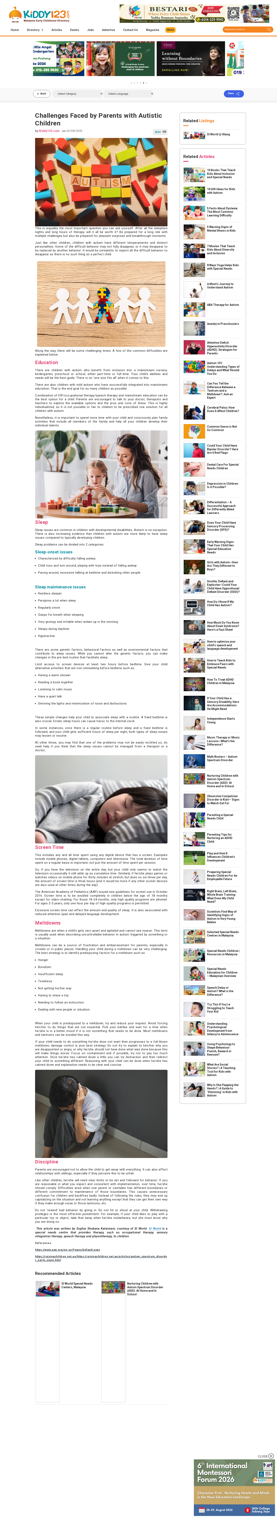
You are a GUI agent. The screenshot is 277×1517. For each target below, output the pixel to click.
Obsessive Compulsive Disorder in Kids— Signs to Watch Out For (223, 800)
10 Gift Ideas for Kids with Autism (221, 191)
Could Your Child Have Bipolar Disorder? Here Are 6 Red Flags (222, 449)
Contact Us (130, 30)
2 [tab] (134, 83)
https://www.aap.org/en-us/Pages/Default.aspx (67, 1249)
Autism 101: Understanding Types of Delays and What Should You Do (223, 368)
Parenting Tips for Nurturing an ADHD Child (219, 838)
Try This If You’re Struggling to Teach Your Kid (220, 1008)
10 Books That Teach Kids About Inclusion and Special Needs (221, 173)
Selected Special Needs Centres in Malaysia (223, 933)
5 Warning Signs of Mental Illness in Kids (221, 228)
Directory (33, 30)
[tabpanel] (68, 58)
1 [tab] (131, 83)
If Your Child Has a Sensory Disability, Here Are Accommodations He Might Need (223, 704)
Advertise (108, 30)
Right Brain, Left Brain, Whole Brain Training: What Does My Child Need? (222, 897)
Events (74, 30)
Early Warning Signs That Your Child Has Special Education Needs (220, 547)
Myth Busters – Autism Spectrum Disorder (222, 758)
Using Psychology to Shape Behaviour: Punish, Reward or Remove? (221, 1049)
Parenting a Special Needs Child (220, 816)
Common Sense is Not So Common (222, 428)
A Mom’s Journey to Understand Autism (220, 285)
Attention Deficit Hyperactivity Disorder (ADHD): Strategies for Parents (222, 348)
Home (15, 30)
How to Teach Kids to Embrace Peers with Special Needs (221, 664)
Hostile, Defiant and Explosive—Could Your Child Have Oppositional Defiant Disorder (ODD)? (223, 587)
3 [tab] (137, 83)
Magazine (152, 30)
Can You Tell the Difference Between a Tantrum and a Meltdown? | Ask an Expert (221, 390)
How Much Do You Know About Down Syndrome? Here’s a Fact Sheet (223, 626)
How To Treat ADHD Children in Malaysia (220, 681)
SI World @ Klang (218, 134)
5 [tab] (144, 83)
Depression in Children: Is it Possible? (223, 485)
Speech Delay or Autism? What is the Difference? (220, 991)
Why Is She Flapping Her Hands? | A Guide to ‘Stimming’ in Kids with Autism (223, 1090)
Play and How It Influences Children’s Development (221, 857)
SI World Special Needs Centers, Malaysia (77, 1285)
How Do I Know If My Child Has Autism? (220, 603)
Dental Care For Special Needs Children (223, 466)
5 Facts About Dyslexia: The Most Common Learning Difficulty (222, 212)
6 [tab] (147, 83)
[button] (170, 30)
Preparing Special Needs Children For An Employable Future (222, 875)
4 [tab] (140, 83)
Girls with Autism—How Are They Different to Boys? (222, 566)
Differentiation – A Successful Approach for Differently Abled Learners (221, 508)
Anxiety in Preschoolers (223, 323)
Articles (57, 30)
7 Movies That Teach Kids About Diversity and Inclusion (221, 250)
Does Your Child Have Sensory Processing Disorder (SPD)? (221, 526)
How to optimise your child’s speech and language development (222, 645)
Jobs (90, 30)
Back (43, 93)
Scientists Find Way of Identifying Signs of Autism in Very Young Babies (222, 917)
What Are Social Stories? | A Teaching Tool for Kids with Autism (221, 1070)
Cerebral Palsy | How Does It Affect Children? (223, 409)
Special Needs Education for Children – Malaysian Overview (222, 972)
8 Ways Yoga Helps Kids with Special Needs (223, 267)
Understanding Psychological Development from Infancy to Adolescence (222, 1029)
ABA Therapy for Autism (223, 304)
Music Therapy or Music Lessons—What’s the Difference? (223, 741)
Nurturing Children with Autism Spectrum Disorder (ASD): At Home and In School (145, 1289)
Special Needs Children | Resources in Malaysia (223, 952)
